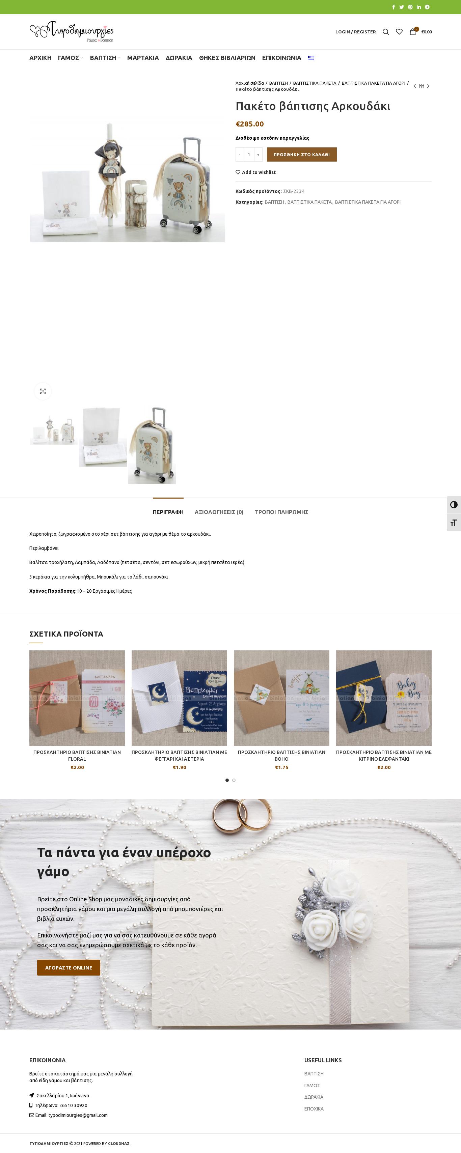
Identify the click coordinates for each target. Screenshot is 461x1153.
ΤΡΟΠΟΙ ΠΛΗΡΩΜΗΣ (281, 512)
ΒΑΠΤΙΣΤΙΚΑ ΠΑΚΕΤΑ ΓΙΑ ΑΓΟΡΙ (373, 83)
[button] (68, 968)
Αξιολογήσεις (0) (219, 512)
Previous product (414, 86)
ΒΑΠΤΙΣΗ (278, 83)
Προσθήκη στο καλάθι (302, 154)
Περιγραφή (168, 512)
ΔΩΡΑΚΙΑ (313, 1097)
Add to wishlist (259, 172)
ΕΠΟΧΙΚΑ (314, 1109)
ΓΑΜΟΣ (312, 1085)
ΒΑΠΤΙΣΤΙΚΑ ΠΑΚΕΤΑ (314, 83)
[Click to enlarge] (42, 391)
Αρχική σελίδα (250, 83)
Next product (428, 86)
